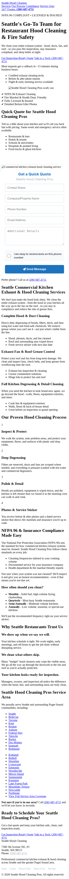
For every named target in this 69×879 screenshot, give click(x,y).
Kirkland (13, 754)
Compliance (32, 6)
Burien (12, 739)
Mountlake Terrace (19, 786)
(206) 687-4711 (37, 279)
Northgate (14, 793)
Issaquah (13, 745)
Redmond (13, 748)
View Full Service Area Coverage (27, 796)
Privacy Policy (25, 868)
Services (6, 6)
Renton (12, 726)
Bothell (12, 758)
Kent (11, 723)
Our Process (18, 6)
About (4, 868)
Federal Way (15, 732)
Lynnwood (14, 764)
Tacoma (12, 720)
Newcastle (14, 789)
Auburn (12, 729)
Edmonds (13, 767)
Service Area (47, 6)
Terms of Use (39, 868)
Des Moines (15, 742)
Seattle (14, 2)
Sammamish (15, 777)
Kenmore (13, 780)
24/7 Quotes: (17, 9)
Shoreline (13, 761)
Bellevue (13, 716)
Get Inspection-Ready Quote (17, 58)
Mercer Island (16, 773)
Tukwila (13, 736)
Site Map (52, 868)
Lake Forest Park (18, 783)
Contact (13, 868)
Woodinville (15, 770)
